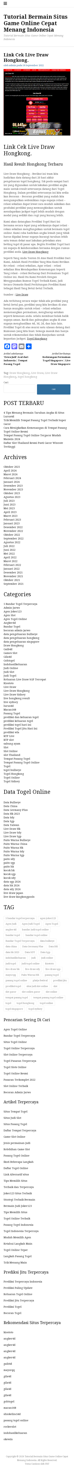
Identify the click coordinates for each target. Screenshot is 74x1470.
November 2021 (13, 576)
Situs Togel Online (15, 1042)
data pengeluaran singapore (21, 641)
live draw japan (13, 893)
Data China (10, 806)
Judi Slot (9, 671)
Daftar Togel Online (16, 1168)
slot (55, 986)
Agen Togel (51, 923)
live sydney (11, 702)
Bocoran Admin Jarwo (17, 1092)
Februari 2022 (12, 565)
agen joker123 (48, 918)
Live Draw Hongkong (35, 251)
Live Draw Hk (12, 828)
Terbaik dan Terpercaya (19, 1187)
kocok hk (9, 870)
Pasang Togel (12, 713)
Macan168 (10, 709)
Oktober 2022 (12, 534)
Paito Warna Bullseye (17, 840)
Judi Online (11, 668)
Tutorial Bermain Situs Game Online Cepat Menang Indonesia (36, 23)
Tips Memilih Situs (15, 1180)
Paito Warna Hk (13, 847)
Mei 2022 (9, 553)
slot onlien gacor (31, 991)
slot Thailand (12, 755)
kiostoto (49, 963)
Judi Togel (10, 675)
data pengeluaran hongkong (21, 637)
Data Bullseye (12, 802)
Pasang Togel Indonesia (18, 1224)
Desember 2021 (13, 572)
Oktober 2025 (12, 466)
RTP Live (9, 736)
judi (33, 957)
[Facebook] (7, 346)
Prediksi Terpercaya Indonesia (23, 1281)
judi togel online (31, 963)
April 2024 (10, 470)
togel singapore (14, 1009)
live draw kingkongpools (19, 896)
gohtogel (9, 1401)
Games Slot (10, 653)
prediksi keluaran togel (18, 721)
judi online (47, 957)
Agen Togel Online (15, 619)
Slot (6, 747)
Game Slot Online (14, 1136)
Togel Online (12, 777)
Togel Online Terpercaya (19, 1048)
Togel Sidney (12, 781)
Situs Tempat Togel (15, 1111)
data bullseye (47, 941)
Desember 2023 (13, 485)
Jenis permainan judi (17, 1143)
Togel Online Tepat (15, 1250)
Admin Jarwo (12, 607)
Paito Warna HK (30, 975)
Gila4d (8, 656)
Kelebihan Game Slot (17, 1149)
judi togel (11, 963)
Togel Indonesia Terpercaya (21, 1231)
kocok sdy (10, 877)
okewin (8, 1439)
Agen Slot (9, 615)
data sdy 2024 (12, 889)
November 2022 (13, 531)
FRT (47, 1464)
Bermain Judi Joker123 (18, 1206)
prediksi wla (11, 732)
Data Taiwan (11, 825)
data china (11, 946)
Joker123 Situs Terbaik (18, 1193)
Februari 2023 (12, 519)
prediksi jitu (60, 980)
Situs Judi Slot (12, 1117)
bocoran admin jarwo (17, 630)
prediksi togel (13, 986)
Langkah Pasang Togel (18, 1256)
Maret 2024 (10, 474)
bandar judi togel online (35, 929)
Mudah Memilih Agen (17, 1237)
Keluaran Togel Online (18, 1294)
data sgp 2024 (12, 881)
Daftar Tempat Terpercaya (20, 1130)
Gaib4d (8, 649)
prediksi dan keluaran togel (21, 717)
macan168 (10, 1407)
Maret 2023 (10, 515)
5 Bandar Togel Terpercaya (20, 604)
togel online (46, 1003)
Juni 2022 (9, 549)
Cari (6, 382)
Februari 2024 (12, 478)
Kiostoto (9, 683)
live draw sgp (53, 969)
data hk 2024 (11, 885)
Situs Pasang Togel (15, 1124)
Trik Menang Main (15, 1262)
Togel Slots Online (15, 1067)
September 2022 (14, 538)
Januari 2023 (12, 523)
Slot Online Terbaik (16, 1086)
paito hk (9, 866)
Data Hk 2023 (12, 813)
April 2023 (10, 512)
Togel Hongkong (37, 338)
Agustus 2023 (12, 497)
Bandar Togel (12, 626)
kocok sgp (10, 874)
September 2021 (14, 583)
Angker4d (10, 622)
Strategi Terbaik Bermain (19, 1199)
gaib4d (8, 1363)
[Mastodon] (14, 346)
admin (12, 65)
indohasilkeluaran (16, 957)
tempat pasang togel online (48, 997)
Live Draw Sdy (12, 832)
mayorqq (11, 975)
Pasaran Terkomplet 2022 (19, 1079)
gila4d (7, 1376)
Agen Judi (11, 923)
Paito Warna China (15, 843)
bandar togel (13, 935)
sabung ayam (12, 743)
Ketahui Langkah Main (18, 1243)
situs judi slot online (37, 986)
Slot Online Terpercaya (18, 1054)
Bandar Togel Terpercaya (20, 941)
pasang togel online (16, 980)
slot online (51, 991)
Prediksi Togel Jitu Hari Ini (20, 728)
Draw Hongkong (20, 373)
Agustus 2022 (12, 542)
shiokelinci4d (12, 1414)
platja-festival (40, 980)
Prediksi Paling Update (18, 1287)
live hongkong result (17, 698)
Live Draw (22, 294)
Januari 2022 (12, 568)
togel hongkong (27, 376)
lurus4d (9, 705)
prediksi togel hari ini (17, 724)
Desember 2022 (13, 527)
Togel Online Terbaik (17, 1218)
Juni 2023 (9, 504)
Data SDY (30, 952)
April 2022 (10, 557)
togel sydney (35, 1009)
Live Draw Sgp (12, 836)
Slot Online (11, 751)
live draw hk (13, 969)
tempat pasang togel (17, 997)
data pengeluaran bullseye (21, 634)
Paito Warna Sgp (14, 855)
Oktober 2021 (12, 580)
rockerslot (10, 1426)
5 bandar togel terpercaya (20, 918)
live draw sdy (32, 969)
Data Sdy (9, 817)
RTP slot (9, 739)
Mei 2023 (9, 508)
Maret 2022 (10, 561)
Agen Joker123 (13, 611)
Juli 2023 (9, 500)
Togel (7, 766)
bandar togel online (36, 935)
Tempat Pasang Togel (17, 758)
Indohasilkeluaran (15, 664)
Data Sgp (9, 821)
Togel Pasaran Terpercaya (20, 1060)
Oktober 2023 (12, 493)
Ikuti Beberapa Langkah (19, 1161)
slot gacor (11, 991)
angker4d (11, 929)
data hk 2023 (12, 952)
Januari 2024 (12, 481)
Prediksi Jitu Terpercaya (19, 1300)
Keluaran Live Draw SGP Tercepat (25, 679)
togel (8, 1003)
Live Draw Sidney (15, 694)
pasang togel (52, 975)
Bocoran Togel (12, 1313)
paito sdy (9, 859)
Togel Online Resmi (16, 1073)
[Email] (21, 346)
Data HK (53, 946)
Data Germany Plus (16, 810)
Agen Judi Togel (31, 923)
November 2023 (13, 489)
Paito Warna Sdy (14, 851)
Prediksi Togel (13, 1306)
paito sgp (9, 862)
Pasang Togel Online (16, 1155)
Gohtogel (9, 660)
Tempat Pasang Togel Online (22, 762)
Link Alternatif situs (16, 1174)
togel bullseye (12, 770)
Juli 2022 (9, 546)
